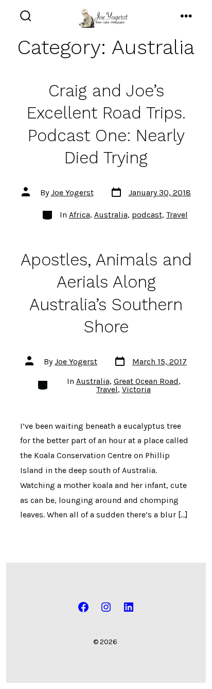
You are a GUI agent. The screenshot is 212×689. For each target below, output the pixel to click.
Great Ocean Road (146, 381)
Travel (177, 215)
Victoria (136, 389)
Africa (79, 215)
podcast (147, 215)
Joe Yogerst (72, 192)
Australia (111, 215)
